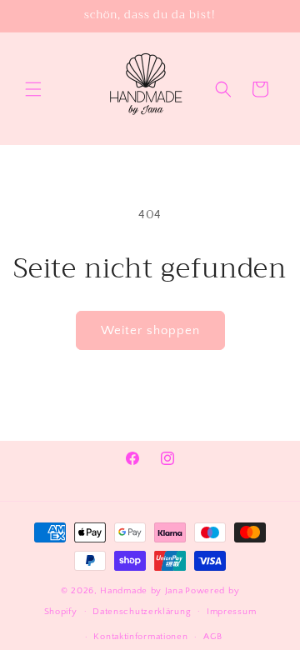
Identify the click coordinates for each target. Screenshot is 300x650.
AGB (212, 637)
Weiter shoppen (150, 330)
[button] (33, 89)
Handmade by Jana (141, 591)
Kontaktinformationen (140, 637)
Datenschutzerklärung (141, 612)
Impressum (231, 612)
